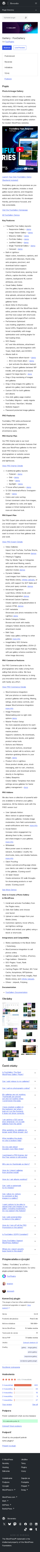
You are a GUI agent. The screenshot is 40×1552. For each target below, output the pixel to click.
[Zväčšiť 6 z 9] (35, 1023)
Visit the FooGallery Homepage (15, 210)
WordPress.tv (8, 1490)
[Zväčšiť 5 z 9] (35, 1005)
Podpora (8, 79)
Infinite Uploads (28, 580)
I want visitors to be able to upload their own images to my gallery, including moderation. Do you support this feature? (14, 1207)
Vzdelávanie (7, 1478)
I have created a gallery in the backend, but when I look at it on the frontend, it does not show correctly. (13, 1110)
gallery (24, 1347)
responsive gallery (30, 1356)
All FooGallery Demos (11, 215)
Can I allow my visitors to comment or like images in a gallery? (11, 1196)
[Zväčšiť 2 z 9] (16, 1031)
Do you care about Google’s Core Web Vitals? (13, 1148)
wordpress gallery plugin (28, 1361)
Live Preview (20, 48)
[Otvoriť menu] (36, 3)
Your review (7, 1404)
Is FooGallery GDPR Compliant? (15, 1234)
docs (30, 374)
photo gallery (32, 1352)
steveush (10, 1291)
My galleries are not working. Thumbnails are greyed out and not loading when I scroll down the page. (14, 1097)
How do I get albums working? (14, 1179)
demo (28, 229)
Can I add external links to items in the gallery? (12, 1218)
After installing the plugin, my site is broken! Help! (12, 1139)
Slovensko (11, 1518)
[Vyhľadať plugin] (26, 17)
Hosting (5, 1467)
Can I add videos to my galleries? (16, 1081)
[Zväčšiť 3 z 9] (16, 1044)
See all (35, 1404)
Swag (24, 1490)
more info (16, 639)
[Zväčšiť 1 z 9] (16, 1005)
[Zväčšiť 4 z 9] (16, 1053)
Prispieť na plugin (9, 1446)
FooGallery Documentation (16, 992)
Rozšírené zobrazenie (11, 1367)
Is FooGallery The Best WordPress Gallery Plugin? (12, 1073)
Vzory (23, 1471)
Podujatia (25, 1482)
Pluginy (24, 1467)
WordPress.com (9, 1497)
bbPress (6, 1505)
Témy (23, 1463)
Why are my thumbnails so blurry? (16, 1164)
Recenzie (8, 62)
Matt (5, 1501)
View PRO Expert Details (12, 542)
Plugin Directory (8, 10)
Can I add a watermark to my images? (11, 1187)
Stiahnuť (7, 48)
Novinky (5, 1463)
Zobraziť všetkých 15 (30, 1342)
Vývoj (7, 73)
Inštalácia (8, 67)
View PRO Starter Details (12, 466)
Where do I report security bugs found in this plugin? (13, 1250)
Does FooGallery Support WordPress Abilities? (12, 1242)
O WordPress (7, 1459)
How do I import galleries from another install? (12, 1171)
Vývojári (5, 1486)
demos (33, 553)
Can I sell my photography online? (16, 1088)
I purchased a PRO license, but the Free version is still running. (14, 1156)
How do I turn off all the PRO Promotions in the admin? (14, 1226)
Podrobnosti (10, 56)
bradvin (10, 1284)
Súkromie (6, 1471)
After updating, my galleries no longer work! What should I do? (15, 1131)
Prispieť (25, 1486)
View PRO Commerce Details (14, 687)
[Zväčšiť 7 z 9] (35, 1035)
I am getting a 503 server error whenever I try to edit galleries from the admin (13, 1122)
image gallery (32, 1347)
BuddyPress (8, 1509)
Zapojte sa (25, 1478)
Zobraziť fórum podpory (12, 1426)
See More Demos (9, 890)
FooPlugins (9, 42)
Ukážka (24, 1459)
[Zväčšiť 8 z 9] (35, 1041)
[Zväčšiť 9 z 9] (35, 1048)
